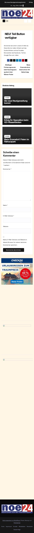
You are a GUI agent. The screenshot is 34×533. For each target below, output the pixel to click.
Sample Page (17, 529)
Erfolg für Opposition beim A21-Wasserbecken (16, 121)
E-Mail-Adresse (8, 216)
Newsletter (30, 526)
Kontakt (15, 526)
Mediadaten (22, 526)
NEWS (7, 97)
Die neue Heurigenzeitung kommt (15, 101)
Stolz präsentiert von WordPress (11, 520)
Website (5, 226)
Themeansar (17, 523)
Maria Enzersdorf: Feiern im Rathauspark (16, 140)
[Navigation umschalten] (7, 21)
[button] (25, 21)
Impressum (9, 526)
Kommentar (7, 169)
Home (2, 526)
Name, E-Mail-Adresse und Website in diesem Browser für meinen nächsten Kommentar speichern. (15, 242)
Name (5, 205)
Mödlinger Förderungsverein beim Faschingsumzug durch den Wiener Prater (10, 69)
